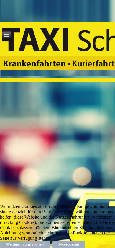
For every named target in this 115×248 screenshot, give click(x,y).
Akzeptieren (69, 244)
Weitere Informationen (25, 244)
